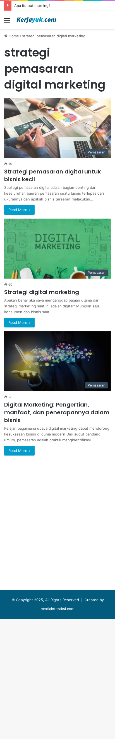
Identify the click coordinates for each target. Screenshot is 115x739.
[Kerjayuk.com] (36, 20)
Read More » (19, 209)
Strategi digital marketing (41, 292)
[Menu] (7, 22)
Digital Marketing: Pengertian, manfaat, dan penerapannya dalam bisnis (56, 412)
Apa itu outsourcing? (32, 5)
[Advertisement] (57, 89)
